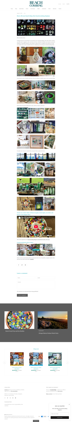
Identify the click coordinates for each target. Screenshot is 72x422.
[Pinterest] (12, 398)
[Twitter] (7, 398)
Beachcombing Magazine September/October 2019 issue (39, 239)
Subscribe (59, 417)
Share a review (49, 393)
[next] (67, 362)
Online (38, 8)
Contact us (6, 389)
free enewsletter (14, 391)
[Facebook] (4, 398)
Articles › (32, 259)
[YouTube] (15, 398)
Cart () (68, 3)
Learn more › (60, 391)
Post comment (22, 295)
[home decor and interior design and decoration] (36, 250)
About (49, 8)
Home (12, 8)
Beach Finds (21, 8)
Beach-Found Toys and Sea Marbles (15, 331)
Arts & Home (32, 8)
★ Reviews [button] (36, 420)
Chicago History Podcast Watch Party (48, 333)
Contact (60, 8)
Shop (16, 8)
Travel (27, 8)
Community (44, 8)
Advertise (54, 8)
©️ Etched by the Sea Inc (8, 414)
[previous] (4, 362)
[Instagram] (10, 398)
